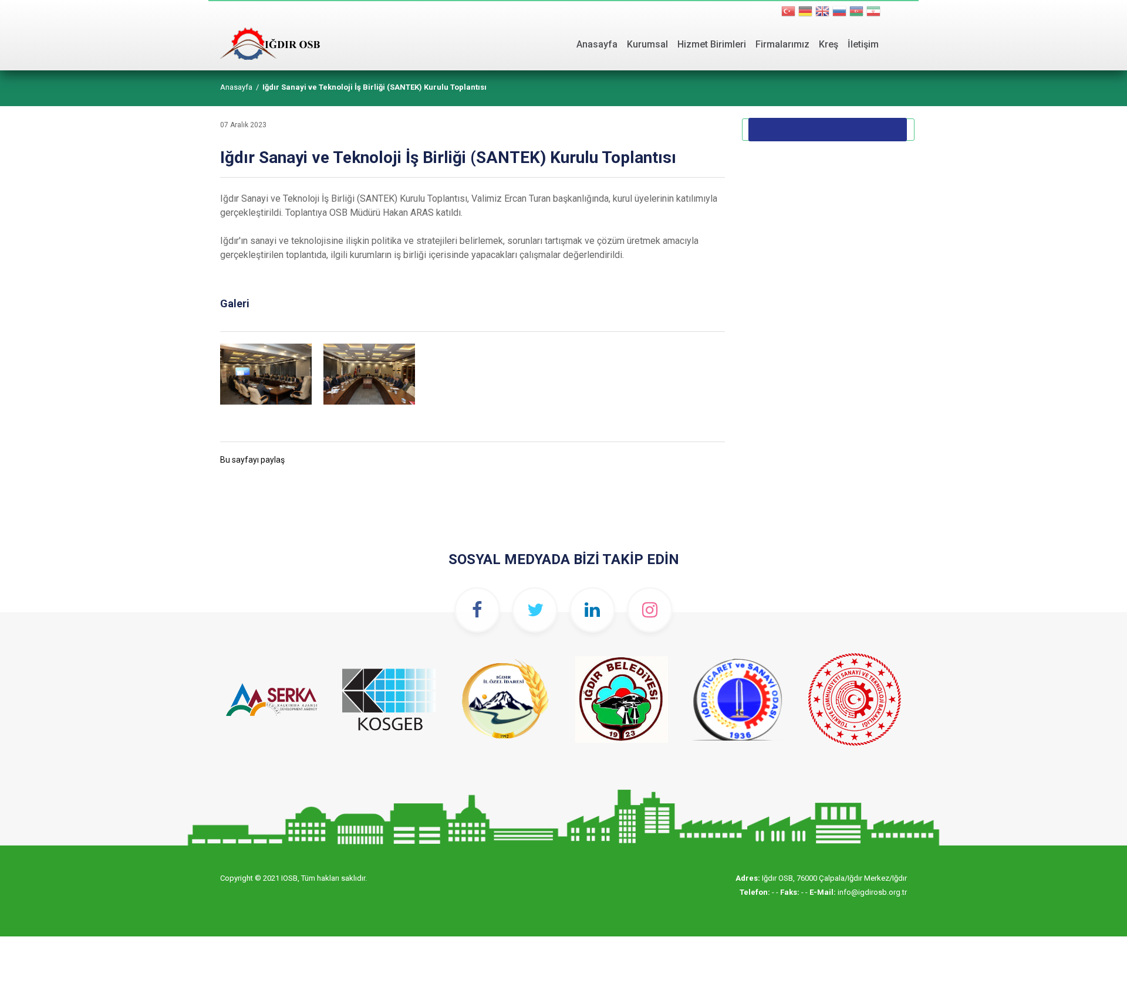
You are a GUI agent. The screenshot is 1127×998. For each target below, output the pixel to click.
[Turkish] (788, 13)
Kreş (828, 44)
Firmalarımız (782, 44)
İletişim (863, 44)
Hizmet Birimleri (711, 44)
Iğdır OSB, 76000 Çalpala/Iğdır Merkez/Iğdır (834, 878)
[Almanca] (805, 13)
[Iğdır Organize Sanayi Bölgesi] (270, 29)
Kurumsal (647, 44)
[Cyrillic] (856, 13)
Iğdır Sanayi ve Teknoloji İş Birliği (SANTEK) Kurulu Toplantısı (374, 87)
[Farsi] (873, 13)
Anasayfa (597, 44)
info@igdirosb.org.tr (872, 892)
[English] (822, 13)
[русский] (839, 13)
